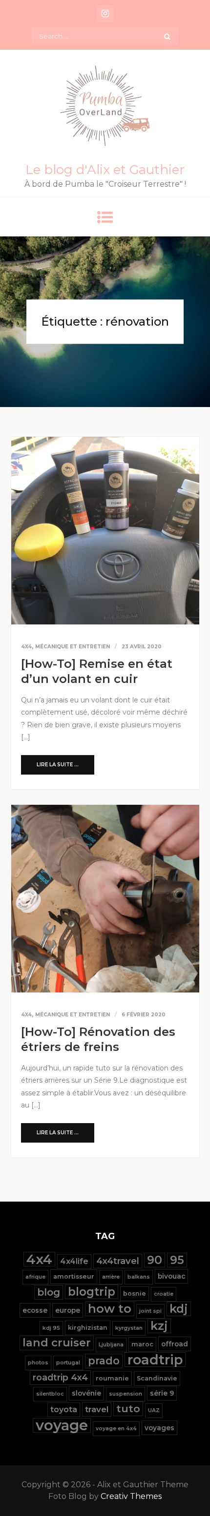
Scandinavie (157, 1378)
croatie (163, 1294)
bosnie (134, 1293)
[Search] (167, 36)
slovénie (86, 1393)
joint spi (150, 1311)
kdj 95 (51, 1328)
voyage (62, 1425)
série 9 (162, 1393)
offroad (174, 1344)
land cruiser (56, 1342)
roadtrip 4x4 (60, 1377)
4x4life (74, 1261)
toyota (63, 1409)
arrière (111, 1277)
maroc (142, 1344)
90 (154, 1260)
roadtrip (155, 1359)
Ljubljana (111, 1344)
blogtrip (91, 1292)
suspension (125, 1394)
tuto (128, 1408)
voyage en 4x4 (116, 1428)
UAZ (154, 1410)
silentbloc (50, 1394)
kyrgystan (129, 1328)
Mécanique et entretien (72, 646)
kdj (178, 1309)
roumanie (112, 1378)
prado (104, 1361)
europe (67, 1310)
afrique (35, 1277)
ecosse (34, 1310)
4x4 (26, 646)
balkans (138, 1277)
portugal (68, 1363)
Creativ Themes (131, 1496)
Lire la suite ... (58, 764)
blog (48, 1292)
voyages (159, 1428)
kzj (159, 1326)
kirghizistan (87, 1327)
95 (177, 1260)
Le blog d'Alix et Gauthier (105, 169)
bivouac (171, 1276)
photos (38, 1363)
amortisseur (73, 1276)
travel (96, 1409)
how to (109, 1309)
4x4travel (117, 1260)
